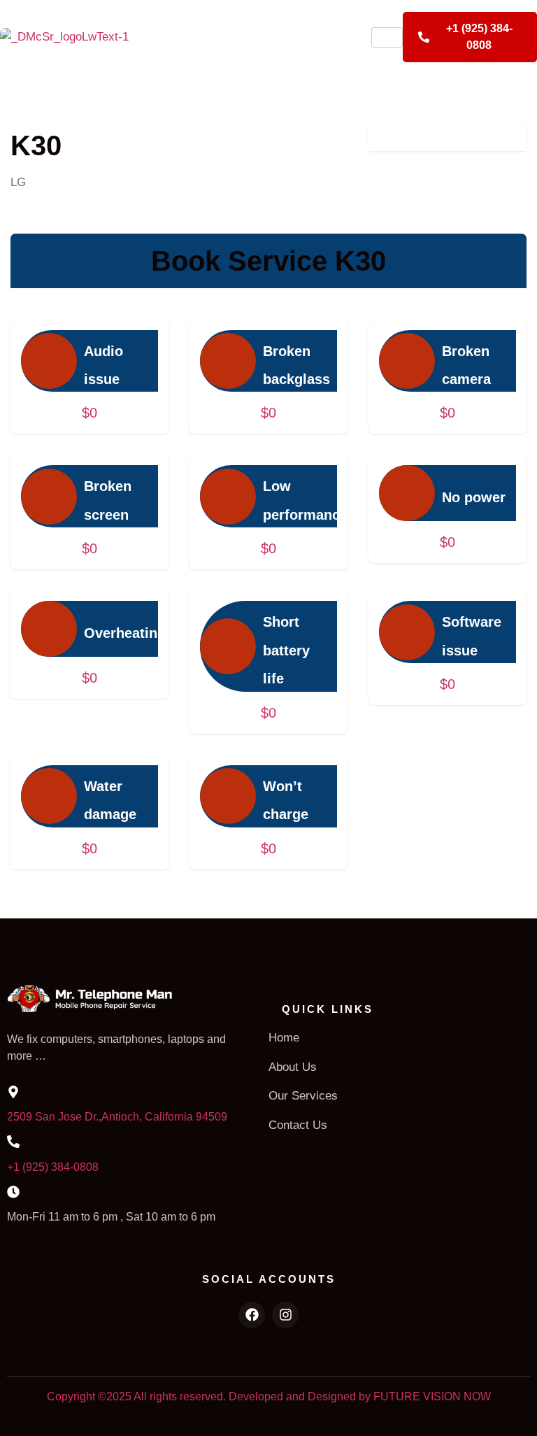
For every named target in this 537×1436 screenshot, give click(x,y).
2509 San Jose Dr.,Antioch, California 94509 (117, 1117)
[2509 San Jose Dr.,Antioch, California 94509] (13, 1092)
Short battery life (286, 650)
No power (474, 497)
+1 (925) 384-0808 (53, 1167)
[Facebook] (251, 1315)
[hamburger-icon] (387, 37)
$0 (89, 412)
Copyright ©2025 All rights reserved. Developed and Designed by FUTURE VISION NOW (269, 1396)
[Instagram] (285, 1315)
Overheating (125, 633)
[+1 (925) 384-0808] (13, 1141)
